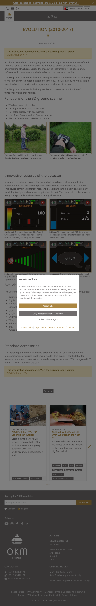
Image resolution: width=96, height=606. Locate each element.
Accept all (47, 306)
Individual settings (47, 319)
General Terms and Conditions (61, 327)
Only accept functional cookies (47, 313)
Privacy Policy (27, 327)
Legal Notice (40, 327)
